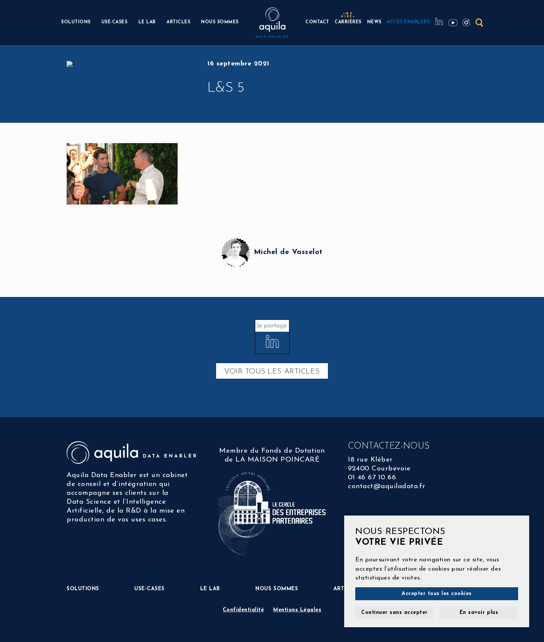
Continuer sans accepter (394, 612)
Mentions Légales (297, 610)
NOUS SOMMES (220, 22)
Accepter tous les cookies (437, 594)
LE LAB (147, 22)
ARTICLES (178, 22)
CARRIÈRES (348, 21)
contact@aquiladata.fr (387, 486)
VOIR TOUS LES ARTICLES (271, 371)
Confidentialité (243, 610)
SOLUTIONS (76, 22)
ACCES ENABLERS (408, 22)
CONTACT (317, 22)
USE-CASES (114, 22)
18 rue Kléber (370, 459)
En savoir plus (479, 612)
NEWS (374, 22)
